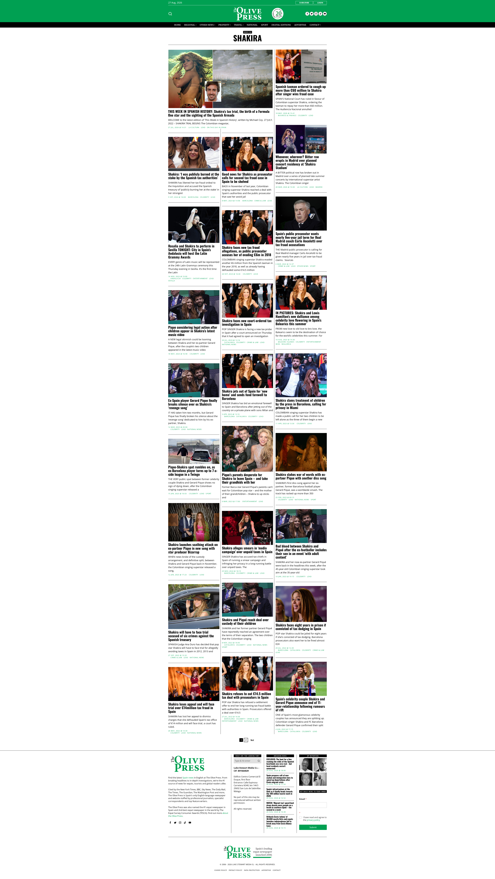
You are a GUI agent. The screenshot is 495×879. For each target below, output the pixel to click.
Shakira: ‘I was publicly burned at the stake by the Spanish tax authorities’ (193, 176)
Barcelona (193, 197)
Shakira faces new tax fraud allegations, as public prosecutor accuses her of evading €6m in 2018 (246, 251)
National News (229, 344)
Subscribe (304, 2)
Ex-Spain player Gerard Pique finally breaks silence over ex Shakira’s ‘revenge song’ (192, 404)
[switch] (233, 452)
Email (303, 799)
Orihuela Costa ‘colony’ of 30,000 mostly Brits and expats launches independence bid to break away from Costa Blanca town (279, 821)
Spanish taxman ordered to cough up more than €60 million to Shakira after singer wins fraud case (301, 90)
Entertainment (200, 279)
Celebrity (302, 115)
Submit (313, 827)
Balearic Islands (286, 342)
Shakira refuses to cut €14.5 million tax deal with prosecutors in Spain (246, 695)
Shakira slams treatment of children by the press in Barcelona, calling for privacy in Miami (301, 404)
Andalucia (176, 279)
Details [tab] (247, 419)
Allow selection (247, 464)
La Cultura (194, 127)
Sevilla (171, 281)
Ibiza (278, 344)
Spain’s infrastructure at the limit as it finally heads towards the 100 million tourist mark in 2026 (279, 792)
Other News (302, 266)
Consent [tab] (209, 419)
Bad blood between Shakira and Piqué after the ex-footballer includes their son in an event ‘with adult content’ (301, 551)
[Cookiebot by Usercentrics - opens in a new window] (291, 411)
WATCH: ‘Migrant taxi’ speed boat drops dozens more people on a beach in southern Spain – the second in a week (280, 806)
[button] (258, 760)
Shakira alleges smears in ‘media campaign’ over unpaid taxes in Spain (247, 550)
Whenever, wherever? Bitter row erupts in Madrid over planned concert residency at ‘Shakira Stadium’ (297, 162)
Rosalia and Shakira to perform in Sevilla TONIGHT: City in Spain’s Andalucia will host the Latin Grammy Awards (191, 251)
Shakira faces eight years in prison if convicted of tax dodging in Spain (301, 627)
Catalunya (229, 342)
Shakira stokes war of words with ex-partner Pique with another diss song (301, 476)
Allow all (284, 464)
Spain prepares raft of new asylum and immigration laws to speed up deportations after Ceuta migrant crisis (279, 778)
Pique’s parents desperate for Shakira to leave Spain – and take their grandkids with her (245, 478)
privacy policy (313, 820)
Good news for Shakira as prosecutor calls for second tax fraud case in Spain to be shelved (247, 177)
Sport (313, 266)
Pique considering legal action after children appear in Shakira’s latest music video (192, 331)
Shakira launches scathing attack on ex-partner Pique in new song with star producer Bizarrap (193, 548)
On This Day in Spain (216, 127)
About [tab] (286, 419)
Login (320, 2)
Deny (210, 464)
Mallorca (286, 344)
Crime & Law (260, 201)
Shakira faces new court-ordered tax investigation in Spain (246, 322)
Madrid (319, 187)
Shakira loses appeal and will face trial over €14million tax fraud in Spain (191, 707)
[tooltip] (307, 14)
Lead (203, 127)
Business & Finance (287, 115)
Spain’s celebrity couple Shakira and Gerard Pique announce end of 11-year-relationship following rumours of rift (300, 704)
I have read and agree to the (315, 818)
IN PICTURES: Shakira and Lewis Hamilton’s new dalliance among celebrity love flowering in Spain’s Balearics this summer (298, 318)
